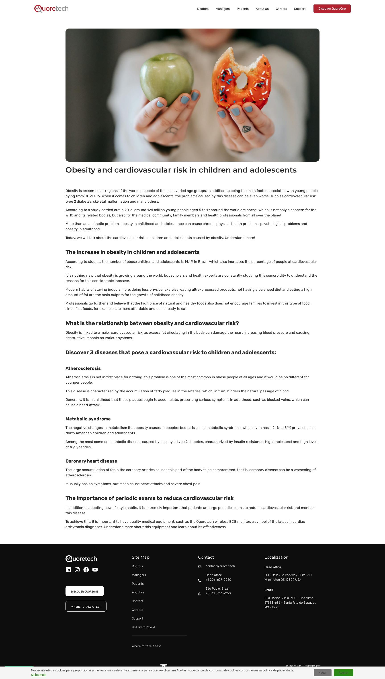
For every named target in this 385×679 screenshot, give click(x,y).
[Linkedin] (68, 569)
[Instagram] (77, 569)
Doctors (137, 566)
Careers (137, 610)
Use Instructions (143, 627)
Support (137, 618)
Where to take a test (146, 646)
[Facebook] (86, 569)
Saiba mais (38, 675)
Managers (139, 575)
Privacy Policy (311, 665)
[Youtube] (95, 569)
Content (137, 601)
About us (138, 592)
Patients (138, 584)
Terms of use (293, 665)
